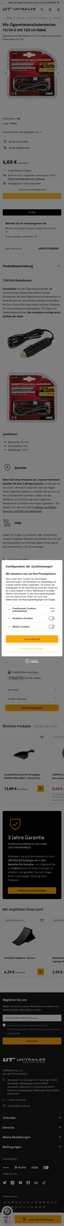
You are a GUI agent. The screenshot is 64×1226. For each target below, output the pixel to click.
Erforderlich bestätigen (32, 648)
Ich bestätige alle (32, 639)
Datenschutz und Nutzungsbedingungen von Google (30, 599)
